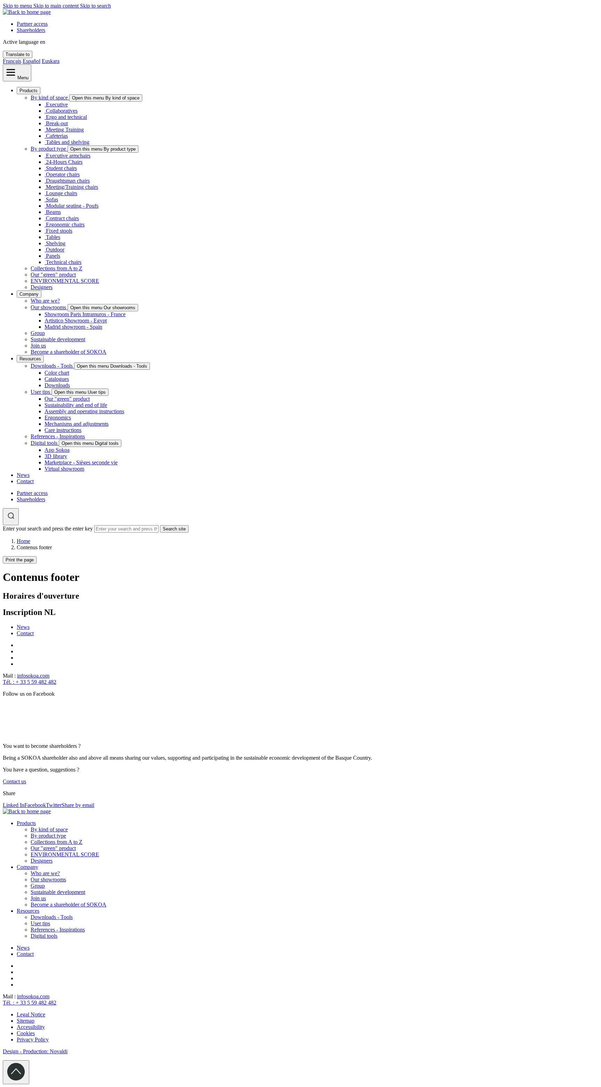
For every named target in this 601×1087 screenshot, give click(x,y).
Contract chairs (62, 218)
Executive (57, 104)
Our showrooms (49, 307)
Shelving (55, 243)
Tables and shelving (67, 142)
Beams (53, 212)
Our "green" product (53, 275)
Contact (25, 481)
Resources (30, 358)
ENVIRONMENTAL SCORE (65, 281)
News (23, 475)
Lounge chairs (61, 193)
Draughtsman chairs (68, 181)
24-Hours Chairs (64, 162)
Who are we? (45, 301)
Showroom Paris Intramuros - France (85, 314)
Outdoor (55, 250)
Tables (53, 237)
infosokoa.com (33, 676)
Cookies (26, 1033)
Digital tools (45, 443)
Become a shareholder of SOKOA (68, 352)
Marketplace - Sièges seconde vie (81, 462)
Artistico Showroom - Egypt (76, 320)
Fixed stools (59, 231)
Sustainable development (58, 339)
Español (31, 61)
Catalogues (57, 379)
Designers (42, 287)
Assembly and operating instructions (84, 411)
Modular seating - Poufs (72, 206)
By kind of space (50, 98)
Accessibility (31, 1027)
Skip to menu (18, 6)
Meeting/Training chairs (72, 187)
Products (28, 90)
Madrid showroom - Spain (73, 327)
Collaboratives (62, 111)
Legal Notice (31, 1014)
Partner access (32, 24)
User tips (41, 392)
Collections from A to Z (56, 268)
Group (38, 333)
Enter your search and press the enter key (48, 528)
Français (12, 61)
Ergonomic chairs (65, 224)
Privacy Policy (33, 1039)
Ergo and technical (66, 117)
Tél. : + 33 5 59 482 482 (29, 682)
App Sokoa (57, 450)
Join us (38, 346)
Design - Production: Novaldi (35, 1051)
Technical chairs (63, 262)
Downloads (57, 385)
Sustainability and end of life (76, 405)
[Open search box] (11, 516)
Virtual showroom (64, 469)
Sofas (52, 199)
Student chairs (61, 168)
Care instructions (63, 430)
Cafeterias (57, 136)
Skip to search (95, 6)
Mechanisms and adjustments (77, 424)
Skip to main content (56, 6)
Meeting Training (65, 130)
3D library (56, 456)
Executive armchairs (68, 156)
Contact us (14, 781)
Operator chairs (63, 174)
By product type (49, 149)
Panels (53, 256)
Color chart (57, 373)
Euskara (50, 61)
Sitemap (25, 1021)
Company (29, 294)
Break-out (57, 123)
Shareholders (31, 30)
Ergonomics (58, 418)
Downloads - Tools (52, 366)
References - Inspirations (58, 436)
